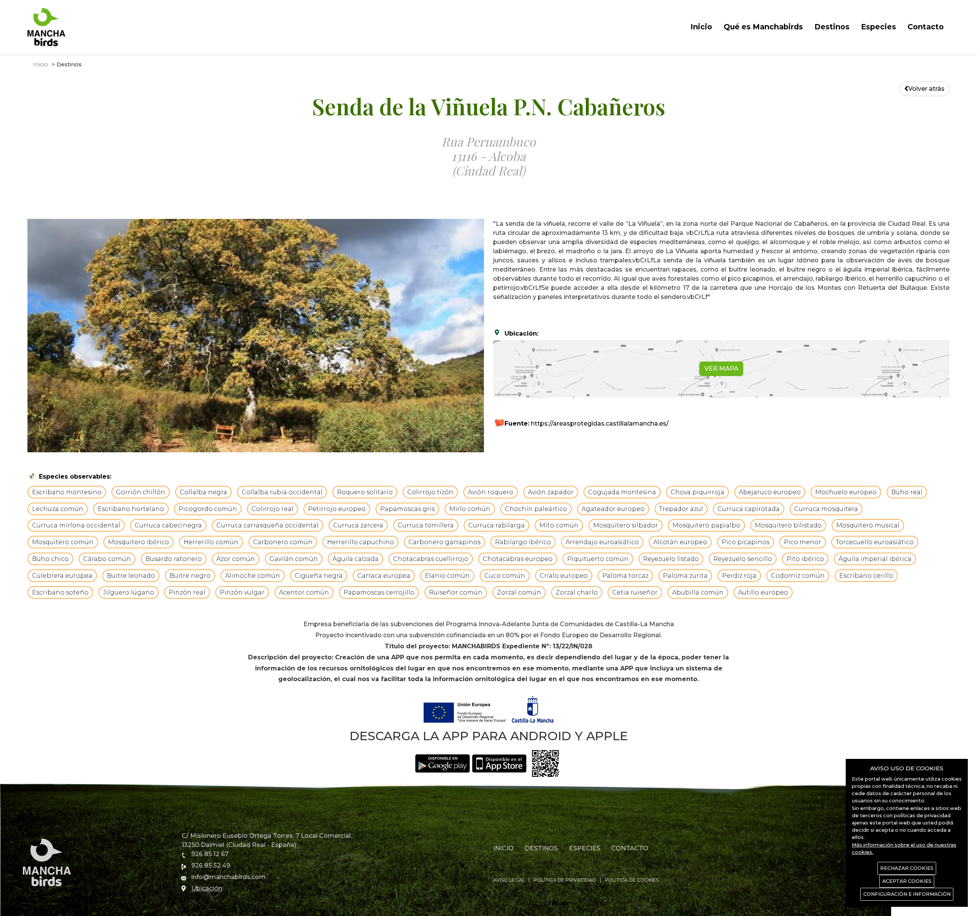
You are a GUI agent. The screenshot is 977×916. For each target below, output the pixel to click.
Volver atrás (926, 88)
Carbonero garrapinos (444, 542)
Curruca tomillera (426, 525)
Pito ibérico (805, 558)
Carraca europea (383, 575)
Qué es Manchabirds (763, 26)
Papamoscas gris (407, 509)
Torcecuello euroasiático (875, 542)
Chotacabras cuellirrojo (430, 558)
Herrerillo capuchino (360, 542)
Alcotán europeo (680, 542)
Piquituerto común (598, 558)
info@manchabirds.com (228, 877)
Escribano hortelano (131, 509)
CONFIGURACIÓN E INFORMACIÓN (907, 894)
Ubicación (206, 888)
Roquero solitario (365, 492)
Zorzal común (519, 592)
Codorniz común (798, 575)
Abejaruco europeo (770, 492)
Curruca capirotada (748, 509)
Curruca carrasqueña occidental (267, 525)
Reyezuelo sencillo (742, 558)
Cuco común (504, 575)
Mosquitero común (63, 542)
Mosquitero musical (868, 525)
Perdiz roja (739, 575)
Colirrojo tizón (430, 492)
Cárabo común (107, 558)
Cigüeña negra (319, 575)
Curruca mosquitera (826, 509)
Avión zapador (551, 492)
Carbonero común (283, 542)
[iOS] (500, 763)
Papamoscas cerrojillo (378, 592)
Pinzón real (187, 592)
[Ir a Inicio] (46, 26)
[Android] (443, 763)
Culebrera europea (62, 575)
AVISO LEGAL (509, 880)
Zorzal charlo (577, 592)
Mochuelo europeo (846, 492)
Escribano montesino (67, 492)
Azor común (235, 558)
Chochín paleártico (536, 509)
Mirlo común (469, 509)
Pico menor (802, 542)
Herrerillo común (211, 542)
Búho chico (50, 558)
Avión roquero (490, 492)
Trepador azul (681, 509)
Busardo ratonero (173, 558)
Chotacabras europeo (518, 558)
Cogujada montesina (622, 492)
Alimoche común (252, 575)
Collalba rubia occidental (282, 492)
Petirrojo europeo (337, 509)
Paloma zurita (685, 575)
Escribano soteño (60, 592)
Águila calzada (355, 558)
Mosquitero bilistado (788, 525)
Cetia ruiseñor (635, 592)
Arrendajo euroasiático (602, 542)
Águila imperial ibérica (874, 558)
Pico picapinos (745, 542)
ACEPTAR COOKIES (907, 881)
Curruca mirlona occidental (76, 525)
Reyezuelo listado (671, 558)
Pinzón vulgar (242, 592)
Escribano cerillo (866, 575)
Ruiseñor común (455, 592)
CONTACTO (629, 848)
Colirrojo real (272, 509)
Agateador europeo (613, 509)
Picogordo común (208, 509)
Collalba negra (203, 492)
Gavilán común (293, 558)
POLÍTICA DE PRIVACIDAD (565, 880)
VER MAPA (721, 368)
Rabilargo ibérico (523, 542)
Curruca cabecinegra (168, 525)
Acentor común (304, 592)
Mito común (559, 525)
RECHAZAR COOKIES (906, 868)
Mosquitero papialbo (706, 525)
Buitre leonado (131, 575)
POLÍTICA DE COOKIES (632, 880)
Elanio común (447, 575)
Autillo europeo (763, 592)
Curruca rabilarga (496, 525)
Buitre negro (190, 575)
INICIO (503, 848)
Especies (878, 26)
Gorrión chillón (140, 492)
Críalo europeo (564, 575)
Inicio (701, 26)
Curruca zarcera (358, 525)
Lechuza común (57, 509)
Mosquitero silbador (625, 525)
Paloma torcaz (625, 575)
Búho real (906, 492)
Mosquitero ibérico (138, 542)
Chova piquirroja (697, 492)
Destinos (832, 26)
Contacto (926, 26)
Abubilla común (698, 592)
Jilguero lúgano (128, 592)
